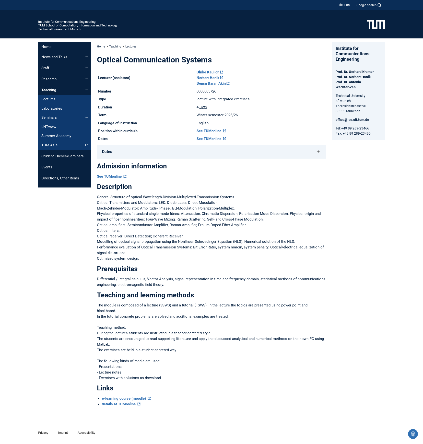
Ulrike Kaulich (208, 72)
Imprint (63, 432)
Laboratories (51, 108)
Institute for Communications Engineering (66, 21)
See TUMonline (209, 131)
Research (49, 79)
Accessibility (86, 432)
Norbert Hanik (208, 78)
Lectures (48, 99)
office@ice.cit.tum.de (352, 120)
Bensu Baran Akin (211, 83)
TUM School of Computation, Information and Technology (77, 25)
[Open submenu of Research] (87, 79)
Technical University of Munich (59, 29)
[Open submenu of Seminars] (87, 118)
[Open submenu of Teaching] (87, 90)
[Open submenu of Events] (87, 167)
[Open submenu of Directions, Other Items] (87, 178)
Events (46, 167)
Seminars (49, 117)
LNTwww (48, 127)
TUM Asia (49, 145)
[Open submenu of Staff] (87, 68)
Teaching (48, 90)
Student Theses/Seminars (62, 156)
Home (46, 47)
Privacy (43, 432)
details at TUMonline (119, 404)
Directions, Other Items (60, 178)
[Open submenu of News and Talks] (87, 57)
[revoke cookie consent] (413, 434)
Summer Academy (56, 136)
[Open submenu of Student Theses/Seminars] (87, 156)
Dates (107, 151)
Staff (45, 68)
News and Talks (54, 57)
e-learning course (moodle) (124, 398)
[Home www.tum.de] (376, 24)
